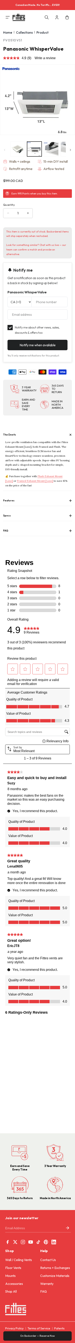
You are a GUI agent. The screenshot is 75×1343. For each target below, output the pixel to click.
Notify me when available (38, 345)
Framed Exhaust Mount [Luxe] (35, 480)
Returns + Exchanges (55, 1268)
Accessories (14, 1284)
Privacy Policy (14, 1328)
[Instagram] (23, 1242)
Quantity (9, 204)
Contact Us (48, 1260)
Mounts (10, 1276)
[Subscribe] (67, 1228)
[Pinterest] (46, 1242)
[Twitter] (15, 1242)
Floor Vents (13, 1268)
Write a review (45, 58)
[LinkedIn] (53, 1242)
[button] (4, 17)
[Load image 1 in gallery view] (17, 149)
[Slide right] (70, 150)
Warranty (47, 1284)
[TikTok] (38, 1242)
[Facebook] (7, 1242)
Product (42, 33)
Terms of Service (39, 1328)
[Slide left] (4, 150)
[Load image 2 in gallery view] (34, 149)
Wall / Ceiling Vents (18, 1260)
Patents (59, 1328)
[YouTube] (30, 1242)
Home (7, 33)
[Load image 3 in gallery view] (51, 149)
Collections (24, 33)
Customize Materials (54, 1276)
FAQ (43, 1291)
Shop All (11, 1291)
